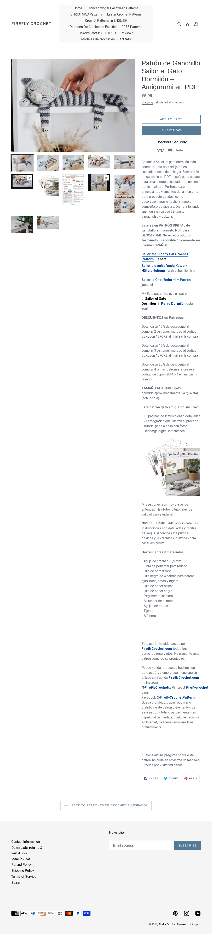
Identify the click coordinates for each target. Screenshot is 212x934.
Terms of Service (23, 877)
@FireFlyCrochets (156, 687)
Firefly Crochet (31, 24)
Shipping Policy (22, 871)
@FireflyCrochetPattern (176, 697)
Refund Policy (21, 865)
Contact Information (25, 842)
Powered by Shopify (189, 924)
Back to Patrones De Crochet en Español (109, 805)
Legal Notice (20, 859)
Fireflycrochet (197, 687)
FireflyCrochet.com (157, 649)
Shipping (147, 102)
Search (16, 883)
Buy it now (171, 130)
